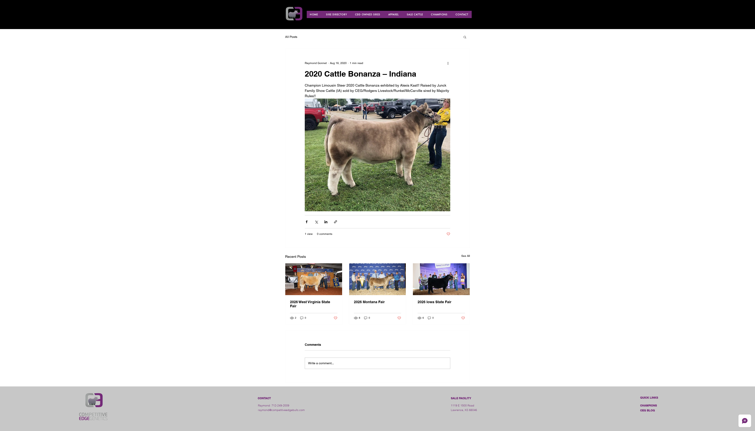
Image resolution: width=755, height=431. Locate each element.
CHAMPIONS (648, 405)
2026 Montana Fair (369, 302)
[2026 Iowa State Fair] (441, 279)
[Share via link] (335, 222)
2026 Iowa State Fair (434, 302)
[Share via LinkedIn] (326, 222)
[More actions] (448, 63)
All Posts (291, 37)
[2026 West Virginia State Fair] (313, 279)
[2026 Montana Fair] (377, 279)
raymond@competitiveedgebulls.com (281, 410)
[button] (465, 36)
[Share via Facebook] (306, 222)
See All (465, 255)
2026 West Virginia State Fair (310, 304)
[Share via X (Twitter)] (316, 222)
